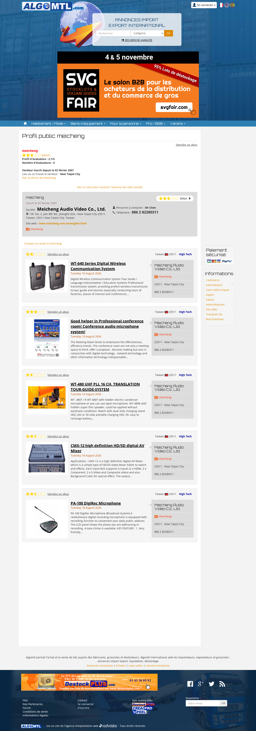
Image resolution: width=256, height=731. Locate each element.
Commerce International (214, 282)
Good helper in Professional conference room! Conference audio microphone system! (107, 326)
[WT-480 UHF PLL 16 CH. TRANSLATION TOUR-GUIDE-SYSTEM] (47, 397)
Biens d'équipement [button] (87, 123)
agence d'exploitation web (82, 726)
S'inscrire (83, 708)
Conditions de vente (35, 711)
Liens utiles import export (217, 292)
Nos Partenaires (33, 704)
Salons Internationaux (215, 302)
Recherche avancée (138, 40)
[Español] (232, 5)
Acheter (121, 665)
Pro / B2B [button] (154, 123)
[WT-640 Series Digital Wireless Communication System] (47, 276)
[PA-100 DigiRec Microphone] (47, 519)
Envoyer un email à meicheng (43, 243)
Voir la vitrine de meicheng (39, 178)
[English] (226, 5)
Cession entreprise (157, 665)
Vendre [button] (176, 123)
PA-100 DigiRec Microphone (96, 503)
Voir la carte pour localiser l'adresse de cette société (109, 187)
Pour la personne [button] (124, 123)
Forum (27, 708)
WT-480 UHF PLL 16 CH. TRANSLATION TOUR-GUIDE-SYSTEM (105, 387)
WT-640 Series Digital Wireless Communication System (98, 266)
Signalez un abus (186, 144)
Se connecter (86, 704)
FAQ (25, 700)
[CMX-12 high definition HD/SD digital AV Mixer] (47, 458)
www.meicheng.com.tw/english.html (63, 223)
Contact (82, 700)
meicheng (37, 229)
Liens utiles (136, 665)
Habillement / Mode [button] (47, 123)
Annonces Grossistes (100, 665)
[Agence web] (108, 726)
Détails (46, 155)
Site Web (211, 309)
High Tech (185, 254)
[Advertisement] (109, 594)
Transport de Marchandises (215, 316)
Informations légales (35, 715)
